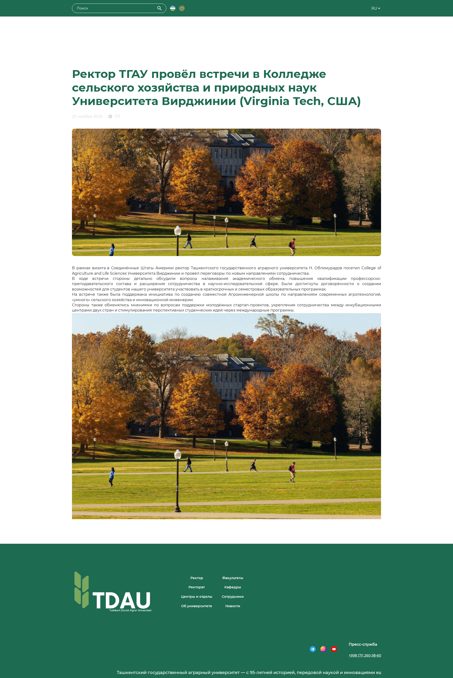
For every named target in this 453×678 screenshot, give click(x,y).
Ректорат (197, 587)
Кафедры (232, 587)
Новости (232, 606)
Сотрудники (233, 596)
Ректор (196, 578)
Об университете (196, 606)
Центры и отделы (196, 596)
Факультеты (232, 578)
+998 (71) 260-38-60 (365, 655)
